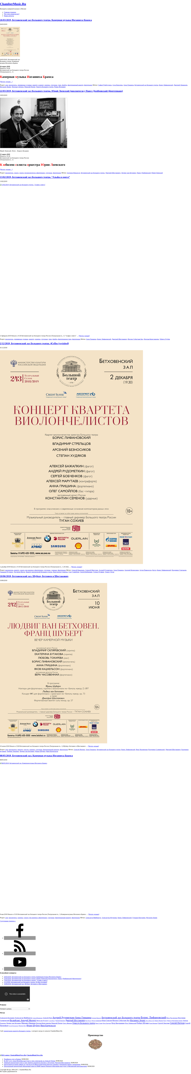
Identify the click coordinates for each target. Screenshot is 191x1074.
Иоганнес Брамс (5, 87)
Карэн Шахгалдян (150, 1020)
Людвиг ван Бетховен (128, 173)
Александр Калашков (7, 1018)
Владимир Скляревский (156, 749)
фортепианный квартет (75, 85)
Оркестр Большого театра (44, 87)
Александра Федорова (109, 918)
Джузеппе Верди (19, 572)
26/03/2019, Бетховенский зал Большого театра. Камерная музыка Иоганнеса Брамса (46, 20)
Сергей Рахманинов (13, 1025)
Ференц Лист (22, 1025)
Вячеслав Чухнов (42, 1020)
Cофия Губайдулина (105, 85)
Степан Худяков (98, 572)
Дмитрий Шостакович (112, 173)
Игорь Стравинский (97, 1020)
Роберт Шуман (143, 1023)
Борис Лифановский (166, 85)
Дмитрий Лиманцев (180, 85)
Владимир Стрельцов (179, 570)
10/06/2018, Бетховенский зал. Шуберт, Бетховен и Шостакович (34, 576)
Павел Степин (98, 1023)
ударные (54, 570)
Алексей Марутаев (91, 570)
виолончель (13, 85)
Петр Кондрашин (118, 1023)
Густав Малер (51, 1020)
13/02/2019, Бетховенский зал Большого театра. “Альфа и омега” (35, 177)
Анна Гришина (128, 85)
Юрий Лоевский (157, 173)
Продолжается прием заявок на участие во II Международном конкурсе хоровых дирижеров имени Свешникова (42, 1064)
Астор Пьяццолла (145, 570)
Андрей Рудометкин (106, 570)
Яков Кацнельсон (52, 751)
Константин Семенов (60, 572)
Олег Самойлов (73, 572)
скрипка (47, 85)
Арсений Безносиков (131, 570)
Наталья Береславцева (151, 339)
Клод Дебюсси (168, 1020)
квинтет (20, 749)
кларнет (41, 85)
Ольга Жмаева (67, 1023)
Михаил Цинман (28, 1023)
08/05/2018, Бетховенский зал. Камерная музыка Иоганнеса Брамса (36, 755)
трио (59, 85)
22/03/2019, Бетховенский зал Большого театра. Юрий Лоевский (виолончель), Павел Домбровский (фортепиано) (61, 91)
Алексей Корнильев (37, 1018)
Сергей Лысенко (164, 1023)
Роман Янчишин (60, 87)
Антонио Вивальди (73, 173)
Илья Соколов (107, 1020)
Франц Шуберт (40, 751)
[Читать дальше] (84, 336)
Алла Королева (117, 85)
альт (6, 85)
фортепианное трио (64, 339)
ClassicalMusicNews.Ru (35, 1055)
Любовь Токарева (13, 751)
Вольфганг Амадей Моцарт (23, 1020)
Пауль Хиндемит (107, 1023)
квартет (35, 85)
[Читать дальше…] (6, 82)
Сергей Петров (177, 1023)
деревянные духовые (25, 85)
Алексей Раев (47, 1018)
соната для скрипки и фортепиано (31, 570)
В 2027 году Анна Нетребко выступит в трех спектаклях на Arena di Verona (29, 1061)
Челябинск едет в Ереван (12, 1059)
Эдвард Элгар (109, 572)
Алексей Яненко (79, 749)
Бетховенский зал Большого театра (146, 85)
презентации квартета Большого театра (17, 1031)
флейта (64, 85)
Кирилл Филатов (159, 1020)
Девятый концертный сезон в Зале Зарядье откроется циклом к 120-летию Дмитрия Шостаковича (37, 1063)
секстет (26, 749)
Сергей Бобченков (86, 572)
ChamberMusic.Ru (13, 4)
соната (16, 173)
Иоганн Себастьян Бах (135, 339)
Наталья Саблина (18, 87)
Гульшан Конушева (138, 918)
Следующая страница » (8, 921)
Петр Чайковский (130, 1023)
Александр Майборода (93, 918)
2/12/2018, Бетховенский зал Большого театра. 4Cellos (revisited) (34, 343)
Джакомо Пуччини (6, 572)
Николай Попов (29, 87)
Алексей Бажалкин (78, 570)
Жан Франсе (88, 1020)
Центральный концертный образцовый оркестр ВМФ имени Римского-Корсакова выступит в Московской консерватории (45, 1066)
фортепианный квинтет (51, 749)
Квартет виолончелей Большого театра (39, 572)
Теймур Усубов (165, 339)
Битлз (154, 570)
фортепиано (88, 85)
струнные (54, 85)
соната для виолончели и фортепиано (32, 173)
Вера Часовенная (142, 749)
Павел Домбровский (144, 173)
